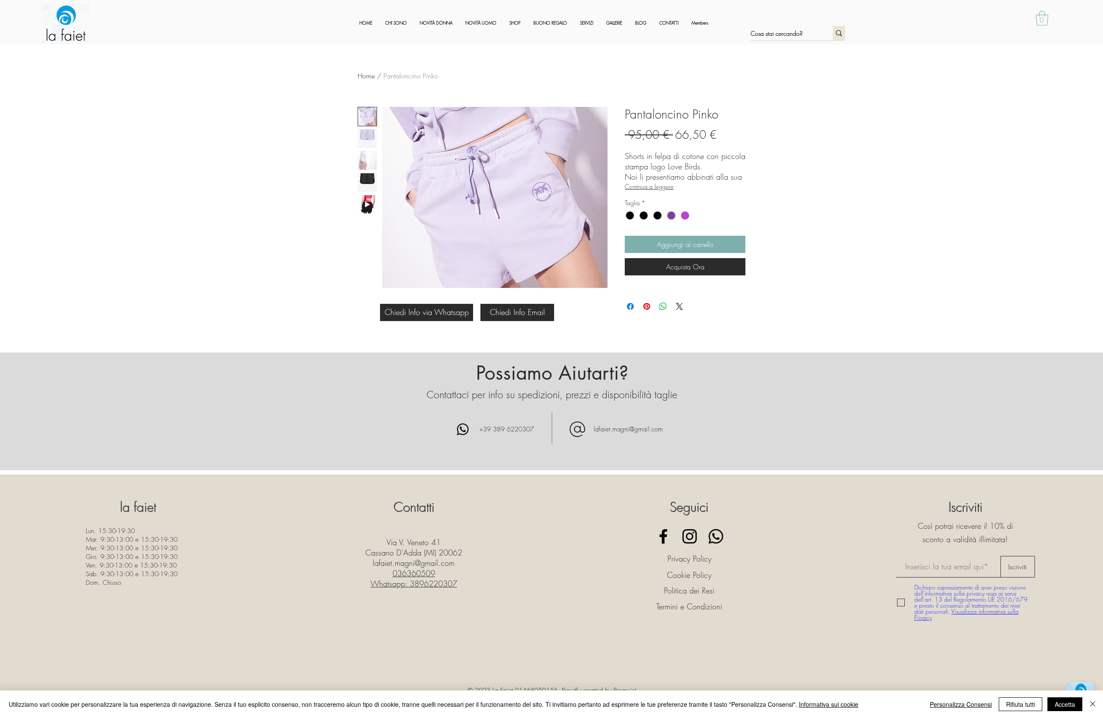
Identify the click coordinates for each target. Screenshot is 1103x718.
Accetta (1065, 704)
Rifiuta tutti (1020, 704)
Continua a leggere (649, 186)
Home (366, 76)
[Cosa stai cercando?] (839, 33)
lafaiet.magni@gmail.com (628, 429)
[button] (1042, 18)
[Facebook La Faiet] (663, 536)
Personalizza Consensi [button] (961, 704)
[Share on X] (679, 306)
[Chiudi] (1092, 704)
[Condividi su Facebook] (630, 306)
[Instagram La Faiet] (689, 536)
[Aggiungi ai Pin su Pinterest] (647, 306)
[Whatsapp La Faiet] (716, 536)
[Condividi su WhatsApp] (663, 306)
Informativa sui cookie (828, 704)
